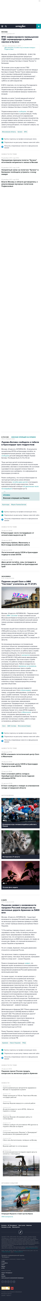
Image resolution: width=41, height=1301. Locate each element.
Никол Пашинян (15, 1043)
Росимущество (19, 358)
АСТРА (2, 1268)
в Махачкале (26, 712)
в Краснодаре (26, 690)
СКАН (2, 1274)
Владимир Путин (7, 358)
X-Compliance (4, 1263)
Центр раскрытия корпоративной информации (12, 1278)
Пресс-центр (21, 1225)
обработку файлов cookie (32, 1248)
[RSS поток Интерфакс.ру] (11, 1281)
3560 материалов (7, 1217)
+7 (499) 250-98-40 (5, 1251)
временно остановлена (27, 666)
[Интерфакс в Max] (14, 1281)
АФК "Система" (12, 616)
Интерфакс (21, 26)
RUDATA (3, 1276)
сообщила (5, 456)
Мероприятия (16, 1227)
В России (5, 197)
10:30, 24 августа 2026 (7, 578)
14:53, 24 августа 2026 (7, 902)
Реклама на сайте (6, 1227)
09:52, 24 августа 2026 (8, 439)
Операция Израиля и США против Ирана (17, 1214)
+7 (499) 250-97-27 (18, 1251)
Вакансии (29, 1225)
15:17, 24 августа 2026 (7, 198)
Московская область (9, 132)
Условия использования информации (11, 1292)
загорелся (25, 655)
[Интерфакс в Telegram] (5, 1281)
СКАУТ (3, 1264)
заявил (27, 963)
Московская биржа (24, 726)
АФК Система (11, 726)
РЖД (24, 1043)
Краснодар (5, 504)
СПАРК (3, 1261)
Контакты (4, 1225)
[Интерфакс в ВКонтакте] (8, 1281)
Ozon (4, 726)
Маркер (3, 1266)
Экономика (6, 576)
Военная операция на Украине (23, 437)
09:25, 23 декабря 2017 (8, 33)
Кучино (20, 132)
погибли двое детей (19, 482)
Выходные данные (6, 1293)
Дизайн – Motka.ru (6, 1295)
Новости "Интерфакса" (6, 1272)
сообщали (22, 112)
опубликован (24, 256)
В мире (4, 900)
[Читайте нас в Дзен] (2, 1281)
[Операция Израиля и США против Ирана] (20, 1211)
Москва (4, 32)
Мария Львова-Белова (18, 504)
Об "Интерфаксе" (12, 1225)
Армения (5, 1043)
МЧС (25, 132)
